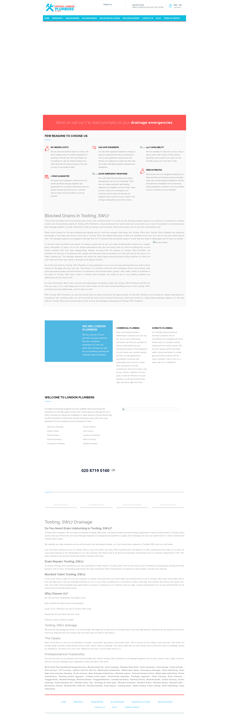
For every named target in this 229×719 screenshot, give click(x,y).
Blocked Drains (89, 18)
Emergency (57, 18)
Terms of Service (172, 18)
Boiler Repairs (72, 18)
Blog (158, 18)
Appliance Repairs (131, 18)
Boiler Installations (110, 18)
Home (46, 18)
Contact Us (147, 18)
